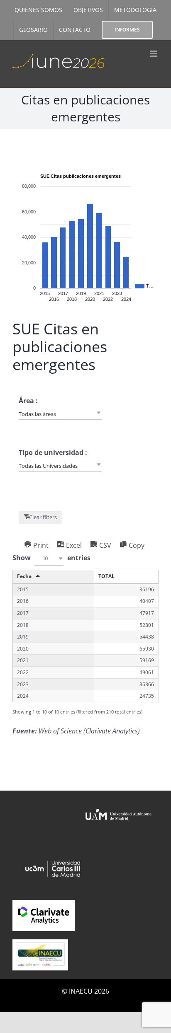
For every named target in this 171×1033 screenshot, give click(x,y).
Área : (28, 400)
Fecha (24, 576)
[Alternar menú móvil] (154, 53)
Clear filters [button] (43, 517)
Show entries (51, 557)
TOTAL (106, 576)
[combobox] (60, 413)
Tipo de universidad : (53, 452)
